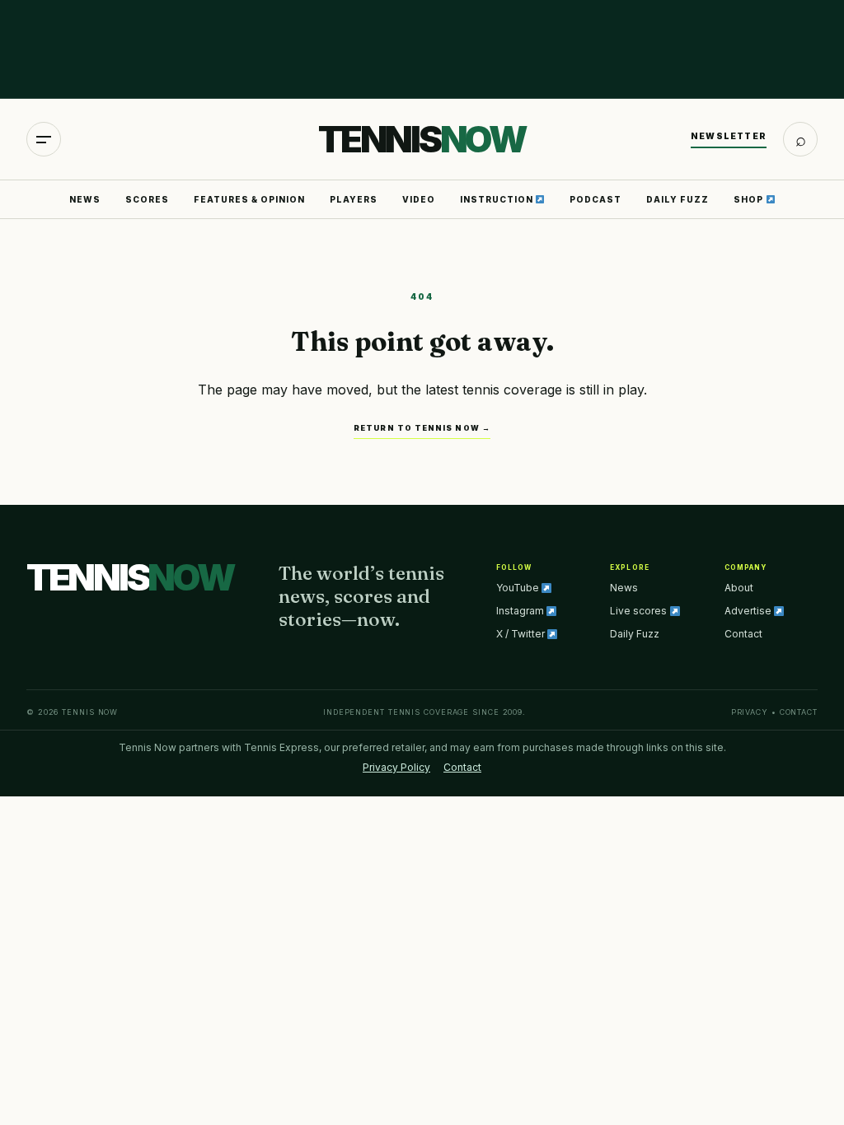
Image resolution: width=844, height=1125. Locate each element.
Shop (750, 199)
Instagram (521, 611)
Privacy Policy (396, 767)
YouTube (519, 587)
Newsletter (729, 136)
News (85, 199)
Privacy (749, 712)
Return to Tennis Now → (422, 427)
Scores (147, 199)
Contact (743, 634)
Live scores (639, 611)
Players (353, 199)
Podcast (595, 199)
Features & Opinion (249, 199)
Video (418, 199)
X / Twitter (521, 634)
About (738, 587)
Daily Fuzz (677, 199)
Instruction (498, 199)
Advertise (749, 611)
